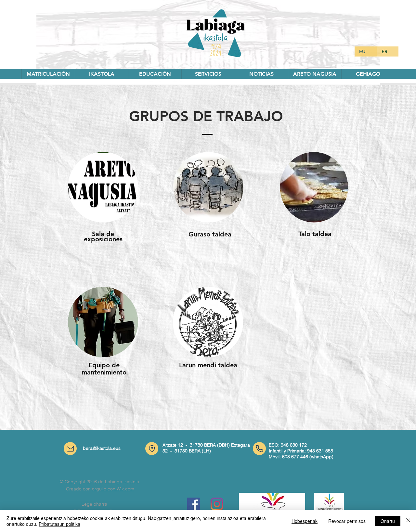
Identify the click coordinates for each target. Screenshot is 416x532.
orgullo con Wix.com (113, 489)
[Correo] (70, 448)
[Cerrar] (408, 521)
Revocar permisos (347, 521)
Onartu (388, 521)
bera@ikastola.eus (102, 448)
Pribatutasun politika (59, 524)
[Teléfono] (259, 448)
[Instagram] (217, 504)
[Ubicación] (151, 448)
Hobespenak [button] (305, 521)
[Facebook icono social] (193, 504)
